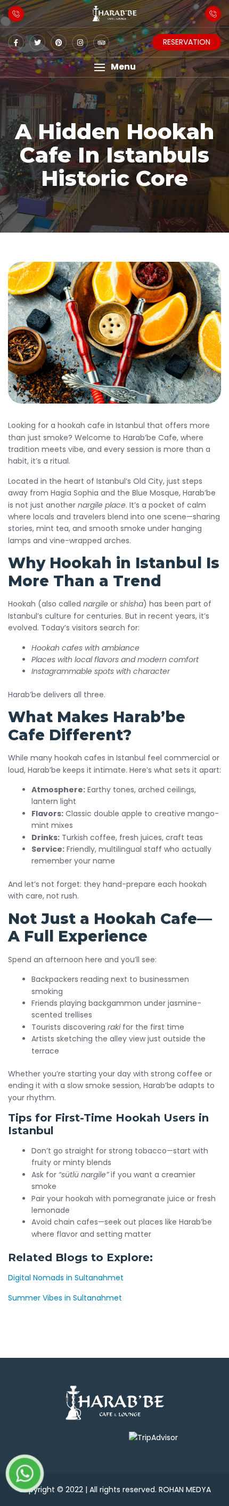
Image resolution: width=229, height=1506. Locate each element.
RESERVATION (186, 42)
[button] (114, 67)
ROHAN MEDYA (185, 1489)
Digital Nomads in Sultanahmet (66, 1277)
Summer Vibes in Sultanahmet (65, 1298)
